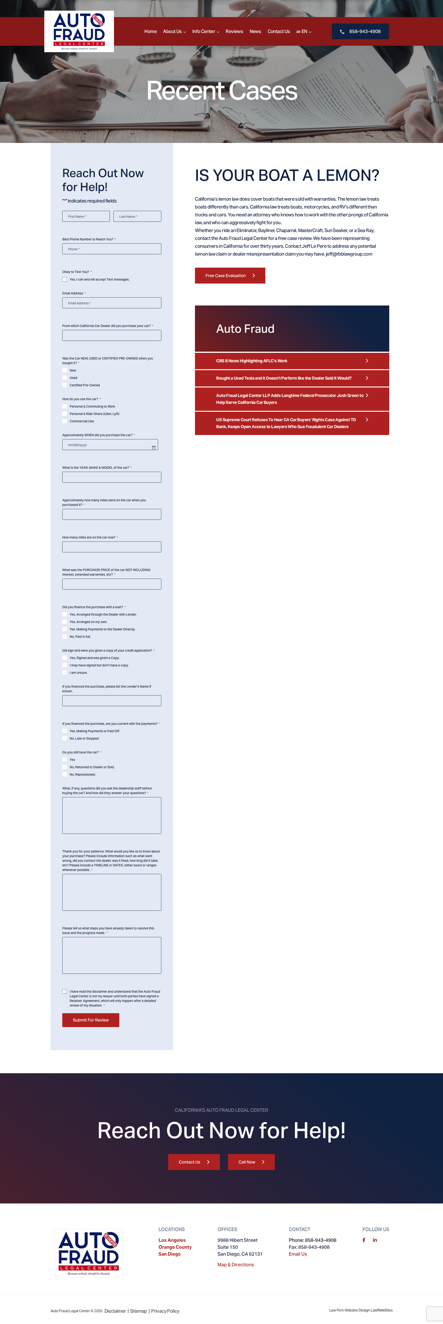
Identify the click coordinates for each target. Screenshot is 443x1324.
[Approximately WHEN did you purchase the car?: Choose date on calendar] (153, 447)
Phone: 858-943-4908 (312, 1240)
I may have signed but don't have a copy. (99, 665)
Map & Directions (236, 1265)
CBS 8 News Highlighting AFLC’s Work (251, 360)
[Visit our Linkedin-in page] (375, 1240)
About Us (172, 31)
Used (73, 378)
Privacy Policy (165, 1311)
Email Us (298, 1254)
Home (150, 31)
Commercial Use (82, 421)
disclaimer (99, 991)
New (73, 370)
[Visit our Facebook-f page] (363, 1240)
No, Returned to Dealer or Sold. (92, 767)
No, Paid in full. (80, 637)
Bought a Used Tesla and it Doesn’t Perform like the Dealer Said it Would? (283, 378)
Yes (72, 760)
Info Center (203, 31)
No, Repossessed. (83, 774)
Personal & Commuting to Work (92, 406)
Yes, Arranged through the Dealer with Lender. (103, 614)
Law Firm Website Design (349, 1310)
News (255, 31)
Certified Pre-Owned (85, 385)
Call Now (247, 1162)
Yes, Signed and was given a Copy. (94, 658)
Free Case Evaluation (226, 275)
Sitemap (138, 1311)
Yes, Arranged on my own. (88, 622)
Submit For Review (91, 1020)
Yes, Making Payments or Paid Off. (95, 731)
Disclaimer (115, 1311)
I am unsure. (78, 673)
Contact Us (279, 31)
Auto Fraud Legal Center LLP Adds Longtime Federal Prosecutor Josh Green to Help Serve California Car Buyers (289, 399)
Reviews (234, 31)
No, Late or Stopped (84, 738)
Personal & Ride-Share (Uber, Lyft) (94, 414)
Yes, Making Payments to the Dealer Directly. (102, 629)
